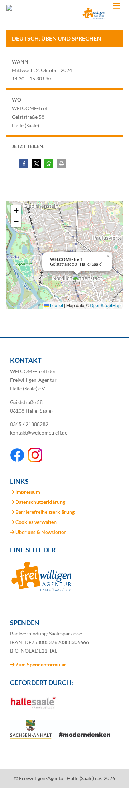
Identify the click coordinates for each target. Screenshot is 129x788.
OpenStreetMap (105, 305)
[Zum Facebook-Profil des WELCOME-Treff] (17, 460)
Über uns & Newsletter (40, 532)
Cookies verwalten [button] (36, 522)
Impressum (27, 492)
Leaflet (56, 305)
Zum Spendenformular (40, 664)
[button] (23, 163)
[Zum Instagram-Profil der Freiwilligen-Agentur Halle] (35, 460)
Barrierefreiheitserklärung (45, 512)
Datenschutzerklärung (40, 502)
